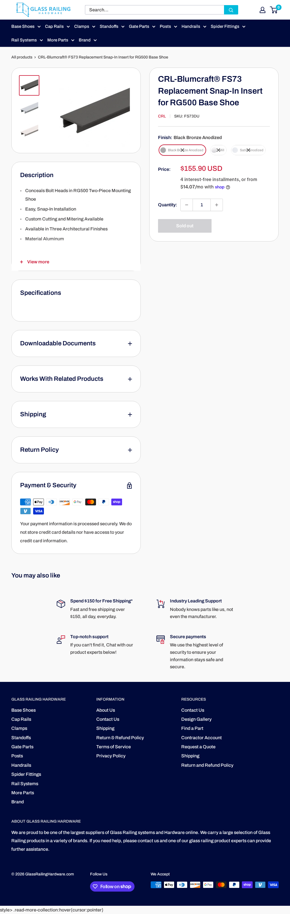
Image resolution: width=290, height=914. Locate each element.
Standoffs (109, 26)
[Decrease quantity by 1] (187, 205)
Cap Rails (54, 26)
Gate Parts (139, 26)
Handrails (191, 26)
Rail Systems (24, 40)
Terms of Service (113, 746)
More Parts (57, 40)
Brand (85, 40)
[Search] (231, 9)
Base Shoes (23, 26)
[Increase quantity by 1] (217, 205)
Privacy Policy (110, 755)
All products (21, 57)
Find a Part (192, 728)
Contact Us (107, 719)
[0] (274, 10)
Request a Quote (198, 746)
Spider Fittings (225, 26)
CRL (162, 116)
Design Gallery (196, 719)
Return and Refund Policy (207, 765)
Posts (165, 26)
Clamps (81, 26)
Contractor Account (201, 737)
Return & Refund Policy (120, 737)
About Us (105, 710)
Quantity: (167, 204)
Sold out (184, 225)
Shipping (105, 728)
